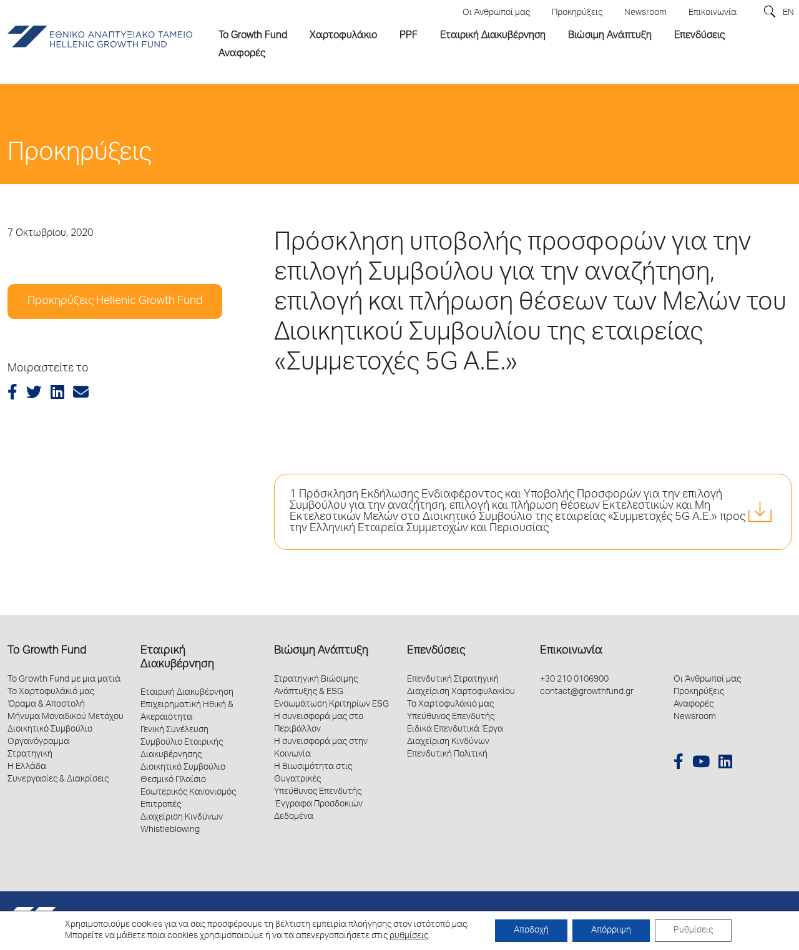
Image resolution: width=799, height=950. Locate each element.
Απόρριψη (611, 930)
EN (788, 13)
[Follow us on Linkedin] (725, 763)
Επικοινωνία (571, 651)
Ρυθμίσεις (693, 930)
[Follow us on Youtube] (701, 763)
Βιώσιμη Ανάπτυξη (321, 651)
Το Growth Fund (46, 651)
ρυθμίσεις (409, 936)
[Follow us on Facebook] (679, 763)
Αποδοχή (531, 930)
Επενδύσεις (436, 651)
